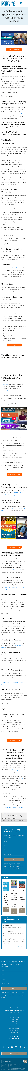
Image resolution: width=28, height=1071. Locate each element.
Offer (6, 877)
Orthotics (5, 384)
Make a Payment (14, 1053)
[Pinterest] (20, 1047)
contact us (22, 787)
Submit (14, 859)
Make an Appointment (14, 345)
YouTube (22, 820)
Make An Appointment (14, 49)
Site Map (17, 1069)
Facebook (6, 820)
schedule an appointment (16, 770)
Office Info (13, 1036)
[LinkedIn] (7, 1047)
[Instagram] (16, 1047)
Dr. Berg (21, 778)
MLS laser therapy (8, 438)
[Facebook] (3, 1047)
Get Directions (13, 1038)
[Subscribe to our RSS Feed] (14, 922)
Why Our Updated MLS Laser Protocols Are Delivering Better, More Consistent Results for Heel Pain (14, 941)
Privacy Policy (14, 1065)
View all (20, 946)
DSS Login (23, 1069)
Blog (6, 918)
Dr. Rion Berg (5, 813)
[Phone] (21, 3)
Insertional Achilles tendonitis (9, 268)
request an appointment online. (14, 807)
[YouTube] (11, 1047)
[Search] (25, 1061)
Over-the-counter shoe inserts (15, 390)
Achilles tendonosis (15, 570)
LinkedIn (14, 820)
